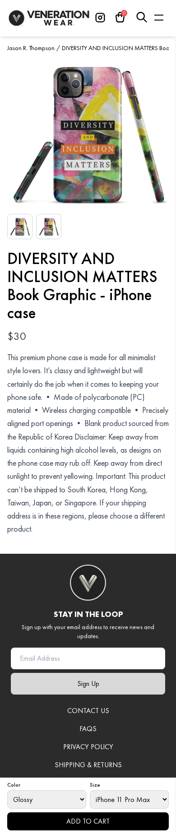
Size (95, 784)
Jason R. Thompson (31, 48)
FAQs (88, 728)
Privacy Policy (88, 746)
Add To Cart (88, 821)
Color (13, 784)
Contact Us (88, 710)
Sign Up (88, 683)
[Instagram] (100, 17)
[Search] (142, 17)
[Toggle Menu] (159, 17)
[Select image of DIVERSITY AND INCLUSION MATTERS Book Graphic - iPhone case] (19, 226)
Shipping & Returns (88, 764)
